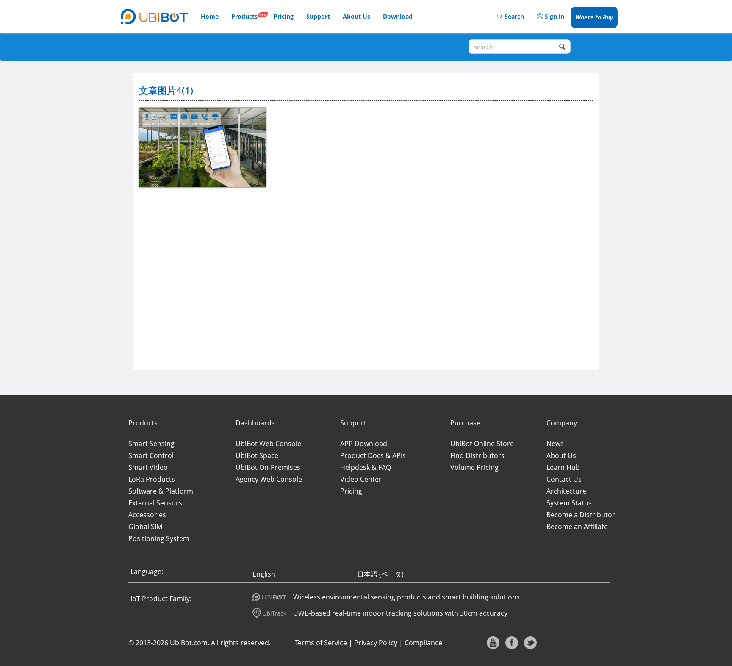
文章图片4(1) (166, 90)
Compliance (423, 642)
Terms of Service (321, 642)
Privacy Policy (375, 642)
